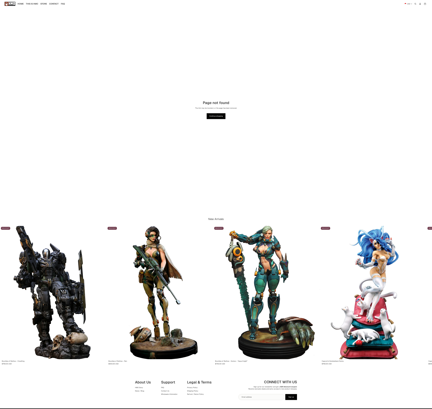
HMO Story (139, 388)
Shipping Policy (192, 391)
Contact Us (165, 391)
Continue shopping (216, 116)
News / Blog (139, 391)
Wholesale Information (169, 394)
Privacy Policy (192, 388)
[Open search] (415, 3)
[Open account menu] (420, 3)
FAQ (162, 388)
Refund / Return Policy (195, 394)
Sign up (291, 397)
